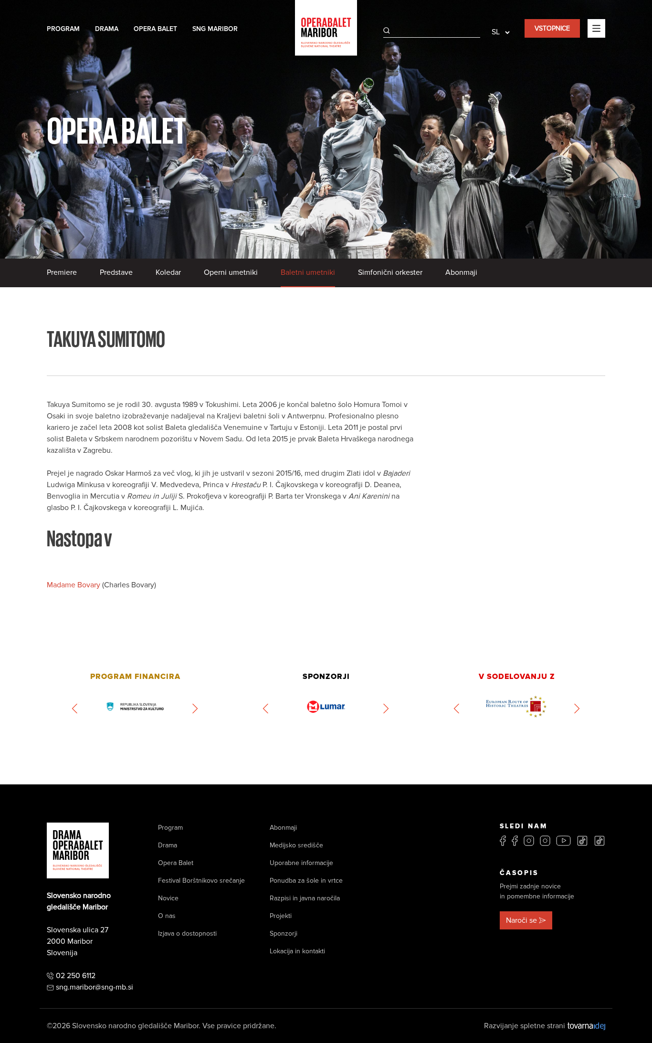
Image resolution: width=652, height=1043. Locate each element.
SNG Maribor (215, 29)
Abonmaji (461, 272)
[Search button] (386, 30)
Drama (106, 29)
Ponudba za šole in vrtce (306, 880)
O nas (167, 916)
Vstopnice (552, 28)
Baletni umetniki (308, 272)
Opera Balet (155, 29)
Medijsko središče (296, 845)
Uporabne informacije (301, 863)
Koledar (168, 272)
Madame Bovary (74, 585)
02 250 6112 (75, 975)
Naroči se (521, 920)
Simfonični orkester (390, 272)
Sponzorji (283, 933)
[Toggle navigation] (596, 28)
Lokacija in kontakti (297, 951)
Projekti (281, 916)
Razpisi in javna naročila (305, 898)
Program (63, 29)
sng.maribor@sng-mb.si (94, 987)
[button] (75, 708)
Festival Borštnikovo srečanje (201, 880)
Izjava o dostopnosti (187, 933)
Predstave (116, 272)
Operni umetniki (231, 272)
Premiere (62, 272)
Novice (168, 898)
